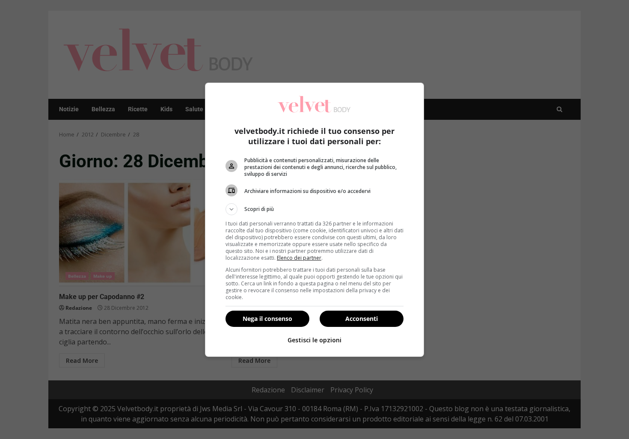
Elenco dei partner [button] (299, 257)
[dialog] (314, 220)
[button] (314, 209)
